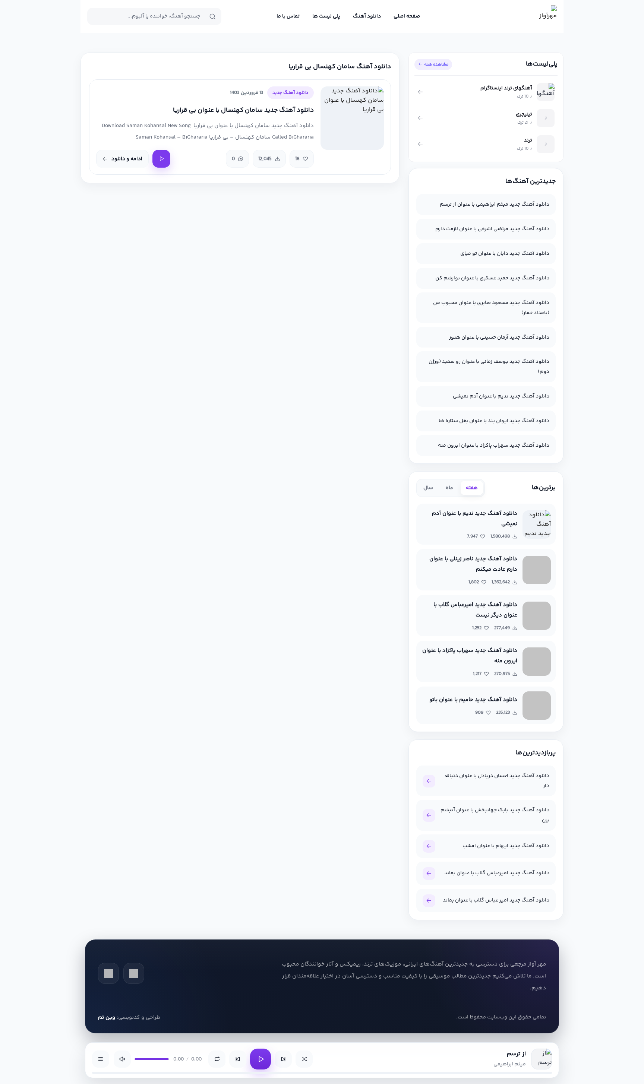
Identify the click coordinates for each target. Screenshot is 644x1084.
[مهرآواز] (545, 16)
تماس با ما (288, 16)
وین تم (106, 1017)
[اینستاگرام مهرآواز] (108, 973)
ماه (449, 488)
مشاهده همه (436, 64)
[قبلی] (237, 1059)
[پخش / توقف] (260, 1059)
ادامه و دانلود (126, 159)
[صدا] (122, 1059)
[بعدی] (283, 1059)
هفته (472, 488)
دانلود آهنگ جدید (290, 92)
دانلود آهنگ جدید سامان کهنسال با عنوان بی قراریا (243, 110)
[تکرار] (216, 1059)
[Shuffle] (304, 1059)
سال (428, 488)
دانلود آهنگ (367, 16)
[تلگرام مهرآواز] (133, 973)
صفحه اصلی (407, 16)
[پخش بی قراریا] (161, 159)
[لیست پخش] (100, 1059)
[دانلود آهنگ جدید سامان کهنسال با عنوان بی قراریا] (352, 118)
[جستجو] (212, 16)
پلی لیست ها (326, 16)
